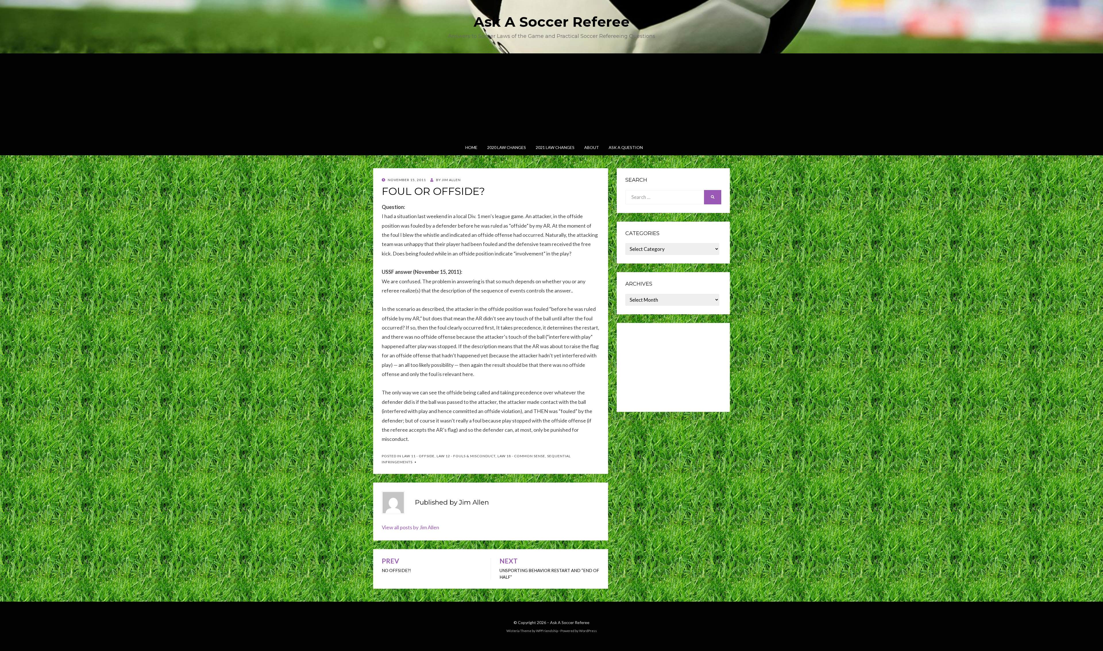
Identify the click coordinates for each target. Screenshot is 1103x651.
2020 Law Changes (506, 147)
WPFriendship (547, 631)
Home (471, 147)
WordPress (588, 631)
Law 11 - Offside (418, 456)
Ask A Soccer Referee (552, 21)
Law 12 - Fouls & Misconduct (466, 456)
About (591, 147)
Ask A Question (626, 147)
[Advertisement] (551, 101)
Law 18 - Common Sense (521, 456)
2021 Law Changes (555, 147)
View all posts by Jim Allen (410, 527)
